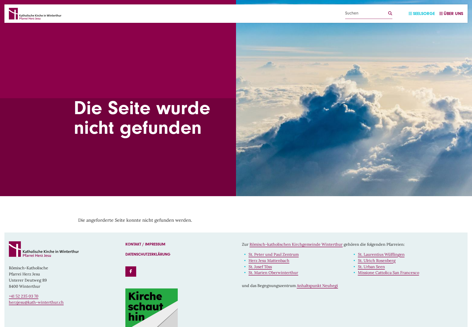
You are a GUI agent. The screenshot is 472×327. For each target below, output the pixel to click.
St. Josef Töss (260, 266)
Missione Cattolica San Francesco (388, 272)
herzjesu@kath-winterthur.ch (36, 302)
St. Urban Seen (371, 266)
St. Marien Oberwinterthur (273, 272)
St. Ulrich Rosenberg (377, 260)
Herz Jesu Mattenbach (269, 260)
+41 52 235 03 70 (23, 296)
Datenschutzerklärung (147, 254)
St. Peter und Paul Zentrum (274, 254)
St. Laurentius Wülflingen (381, 254)
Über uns (453, 13)
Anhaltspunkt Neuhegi (317, 285)
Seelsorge (424, 13)
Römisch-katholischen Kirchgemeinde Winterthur (296, 244)
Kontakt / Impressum (145, 244)
